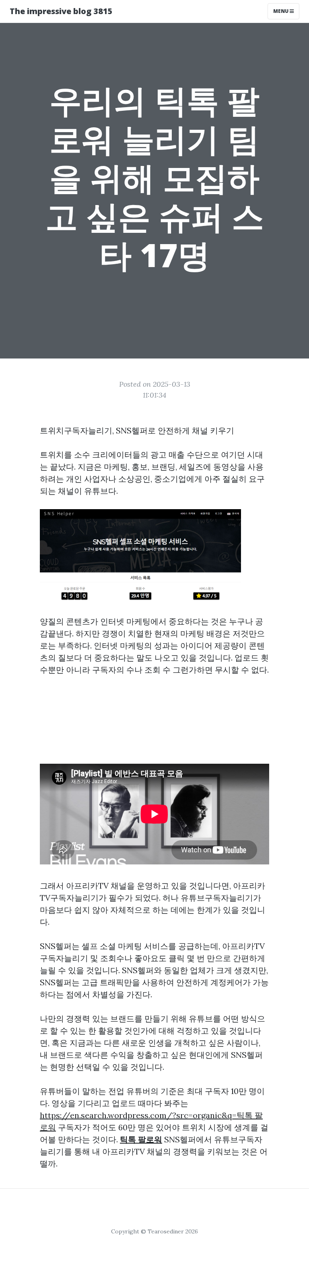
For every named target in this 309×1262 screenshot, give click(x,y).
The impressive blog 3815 (61, 11)
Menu (281, 11)
